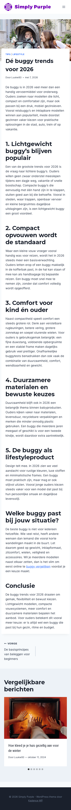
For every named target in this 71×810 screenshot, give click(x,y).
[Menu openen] (63, 6)
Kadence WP (35, 800)
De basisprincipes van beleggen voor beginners (17, 651)
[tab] (28, 769)
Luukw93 (16, 77)
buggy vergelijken (38, 566)
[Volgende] (61, 731)
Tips (8, 54)
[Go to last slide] (10, 731)
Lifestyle (18, 54)
